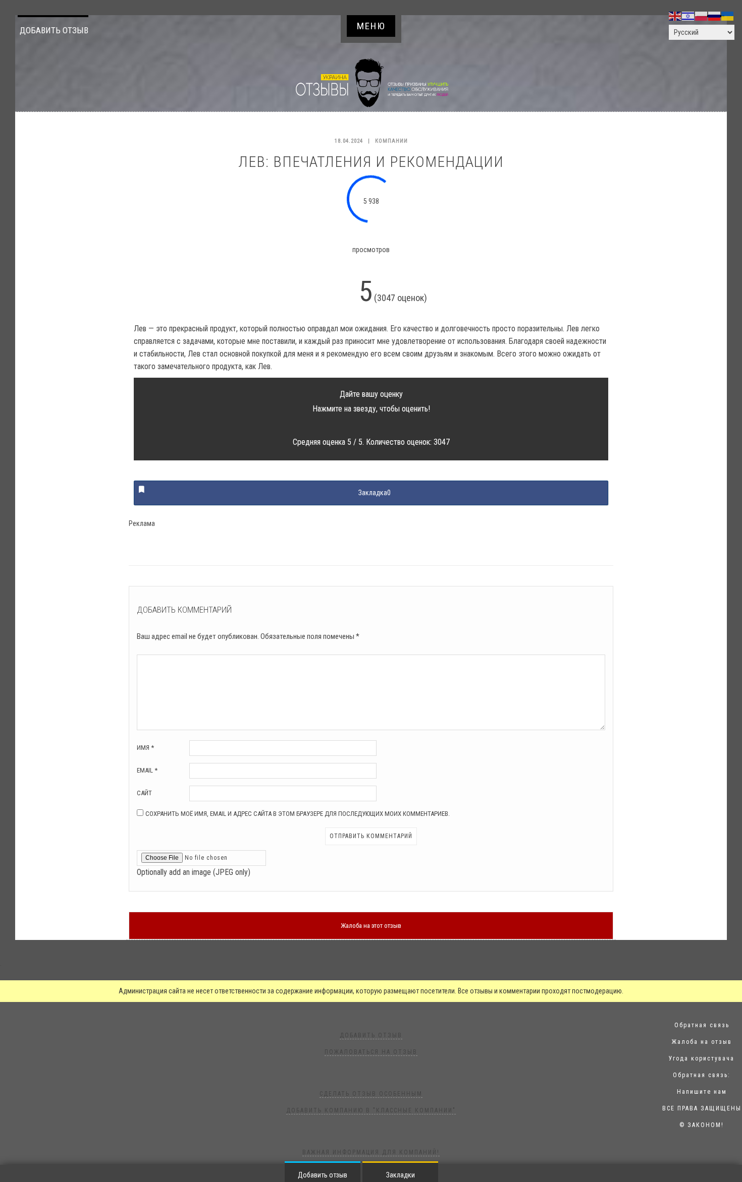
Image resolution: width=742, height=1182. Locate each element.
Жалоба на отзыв (702, 1041)
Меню (371, 26)
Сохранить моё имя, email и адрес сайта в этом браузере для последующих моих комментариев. (297, 813)
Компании (391, 141)
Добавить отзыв (54, 30)
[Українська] (727, 16)
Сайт (144, 793)
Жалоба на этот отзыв (371, 925)
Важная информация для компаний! (371, 1152)
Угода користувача (701, 1058)
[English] (675, 16)
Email (147, 770)
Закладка (374, 493)
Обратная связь (701, 1025)
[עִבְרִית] (688, 16)
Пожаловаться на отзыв (371, 1051)
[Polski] (701, 16)
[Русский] (714, 16)
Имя (145, 747)
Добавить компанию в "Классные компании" (371, 1110)
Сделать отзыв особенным (371, 1093)
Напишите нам (702, 1091)
